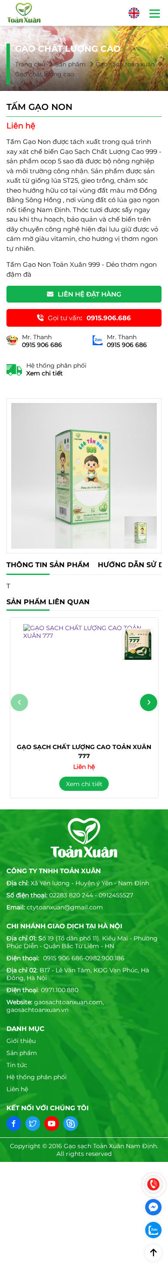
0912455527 (116, 895)
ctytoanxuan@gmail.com (65, 907)
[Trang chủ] (23, 13)
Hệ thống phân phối (36, 1077)
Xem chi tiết (44, 373)
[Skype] (70, 1123)
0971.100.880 (59, 990)
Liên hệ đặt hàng (89, 294)
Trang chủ (30, 64)
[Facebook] (13, 1123)
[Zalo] (153, 1230)
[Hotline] (153, 1184)
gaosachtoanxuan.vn (37, 1010)
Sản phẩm (70, 64)
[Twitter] (32, 1123)
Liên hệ (17, 1089)
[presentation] (19, 702)
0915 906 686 (63, 958)
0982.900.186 (104, 958)
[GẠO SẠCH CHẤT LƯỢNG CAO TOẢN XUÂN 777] (84, 680)
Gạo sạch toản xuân (125, 64)
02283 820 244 (71, 895)
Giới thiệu (21, 1041)
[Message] (153, 1207)
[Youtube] (51, 1123)
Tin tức (16, 1065)
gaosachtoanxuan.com (68, 1002)
